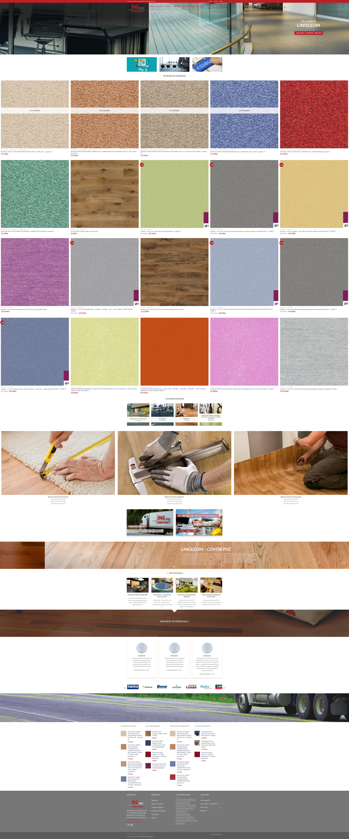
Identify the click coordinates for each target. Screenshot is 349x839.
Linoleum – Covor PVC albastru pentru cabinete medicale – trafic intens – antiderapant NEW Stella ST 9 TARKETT (34, 389)
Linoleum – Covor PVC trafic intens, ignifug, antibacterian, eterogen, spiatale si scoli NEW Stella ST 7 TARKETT (242, 231)
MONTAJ (192, 6)
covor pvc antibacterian (189, 800)
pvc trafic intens (187, 820)
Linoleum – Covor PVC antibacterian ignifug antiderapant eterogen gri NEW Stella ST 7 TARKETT (308, 309)
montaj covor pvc (180, 817)
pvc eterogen (190, 817)
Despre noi (154, 800)
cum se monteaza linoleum (183, 803)
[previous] (9, 27)
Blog (210, 1)
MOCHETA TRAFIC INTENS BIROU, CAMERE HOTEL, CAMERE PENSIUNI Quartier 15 (305, 151)
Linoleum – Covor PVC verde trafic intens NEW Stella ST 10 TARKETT (161, 231)
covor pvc (178, 800)
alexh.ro (220, 834)
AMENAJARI (185, 6)
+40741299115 (151, 1)
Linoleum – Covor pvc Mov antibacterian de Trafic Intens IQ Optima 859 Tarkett (24, 309)
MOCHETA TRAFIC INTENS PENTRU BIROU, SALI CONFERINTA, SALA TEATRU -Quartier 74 (237, 151)
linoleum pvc (190, 808)
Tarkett (195, 820)
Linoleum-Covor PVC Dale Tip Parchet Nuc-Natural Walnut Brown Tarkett (162, 309)
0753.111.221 (140, 822)
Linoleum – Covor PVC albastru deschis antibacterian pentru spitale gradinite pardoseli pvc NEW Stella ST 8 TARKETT (241, 310)
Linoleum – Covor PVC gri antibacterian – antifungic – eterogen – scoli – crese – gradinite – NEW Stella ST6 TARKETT (102, 310)
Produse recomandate (158, 811)
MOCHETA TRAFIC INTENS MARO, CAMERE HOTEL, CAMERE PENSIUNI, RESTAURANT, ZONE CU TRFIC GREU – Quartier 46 (104, 152)
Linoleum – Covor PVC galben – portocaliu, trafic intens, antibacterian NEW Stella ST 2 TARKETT (308, 231)
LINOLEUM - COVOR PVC (209, 804)
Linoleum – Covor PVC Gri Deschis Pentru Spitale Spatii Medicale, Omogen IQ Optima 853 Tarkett (308, 389)
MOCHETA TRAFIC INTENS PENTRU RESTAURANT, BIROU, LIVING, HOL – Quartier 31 (26, 151)
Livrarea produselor (157, 807)
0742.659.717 (131, 822)
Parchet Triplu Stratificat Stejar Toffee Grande (84, 231)
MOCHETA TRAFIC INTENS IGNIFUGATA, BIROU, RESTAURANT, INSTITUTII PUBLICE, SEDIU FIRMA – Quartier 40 (174, 152)
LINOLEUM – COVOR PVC (155, 6)
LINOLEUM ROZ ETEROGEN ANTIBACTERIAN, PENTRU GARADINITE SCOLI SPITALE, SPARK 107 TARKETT (242, 389)
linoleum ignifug (191, 805)
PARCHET (176, 6)
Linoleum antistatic (181, 805)
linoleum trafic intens (181, 811)
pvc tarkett (179, 820)
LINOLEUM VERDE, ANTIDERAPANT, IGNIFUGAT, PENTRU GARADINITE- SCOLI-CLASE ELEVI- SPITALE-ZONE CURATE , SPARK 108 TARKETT (104, 389)
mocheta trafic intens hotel (183, 814)
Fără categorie (205, 800)
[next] (339, 27)
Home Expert (142, 834)
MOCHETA (168, 6)
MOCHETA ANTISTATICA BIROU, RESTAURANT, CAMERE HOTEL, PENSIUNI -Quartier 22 (27, 231)
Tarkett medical (180, 823)
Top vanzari (155, 814)
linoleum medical (180, 808)
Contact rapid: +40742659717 (136, 1)
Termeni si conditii (157, 804)
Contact (216, 1)
